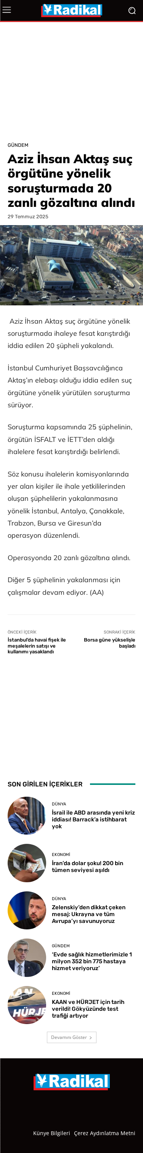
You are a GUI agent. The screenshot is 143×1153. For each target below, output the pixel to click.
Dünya (59, 804)
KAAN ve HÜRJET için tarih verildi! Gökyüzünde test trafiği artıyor (88, 1009)
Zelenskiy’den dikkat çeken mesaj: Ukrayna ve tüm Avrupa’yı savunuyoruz (88, 914)
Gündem (18, 145)
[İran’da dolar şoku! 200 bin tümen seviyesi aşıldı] (27, 863)
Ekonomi (61, 855)
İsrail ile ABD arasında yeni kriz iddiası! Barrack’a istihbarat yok (93, 819)
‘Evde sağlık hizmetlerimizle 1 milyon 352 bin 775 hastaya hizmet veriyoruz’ (92, 961)
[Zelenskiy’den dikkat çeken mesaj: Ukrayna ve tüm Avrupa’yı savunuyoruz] (27, 910)
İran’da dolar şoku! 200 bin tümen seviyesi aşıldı (87, 866)
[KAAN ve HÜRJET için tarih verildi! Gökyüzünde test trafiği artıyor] (27, 1005)
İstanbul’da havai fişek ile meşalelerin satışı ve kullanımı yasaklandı (37, 645)
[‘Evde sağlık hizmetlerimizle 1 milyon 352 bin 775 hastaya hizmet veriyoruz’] (27, 958)
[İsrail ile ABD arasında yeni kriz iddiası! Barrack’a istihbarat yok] (27, 816)
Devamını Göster (69, 1037)
